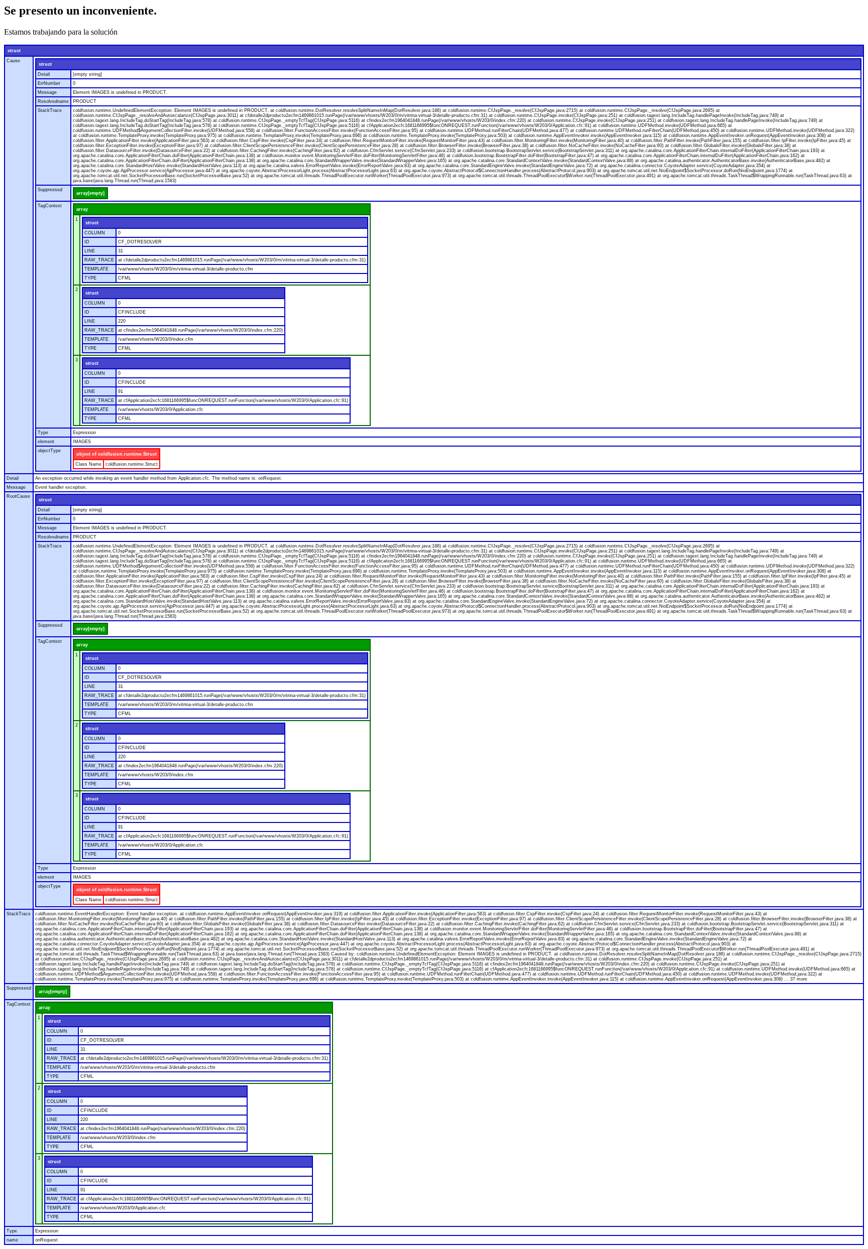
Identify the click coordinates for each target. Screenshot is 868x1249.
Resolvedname (53, 101)
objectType (49, 450)
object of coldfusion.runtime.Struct (116, 454)
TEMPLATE (96, 268)
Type (43, 432)
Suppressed (50, 189)
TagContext (50, 205)
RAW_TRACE (99, 259)
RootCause (18, 496)
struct (14, 50)
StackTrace (50, 110)
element (46, 441)
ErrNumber (49, 83)
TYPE (90, 278)
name (12, 1239)
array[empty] (90, 193)
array (82, 209)
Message (47, 92)
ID (86, 241)
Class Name (88, 464)
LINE (89, 250)
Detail (44, 74)
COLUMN (94, 232)
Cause (13, 60)
